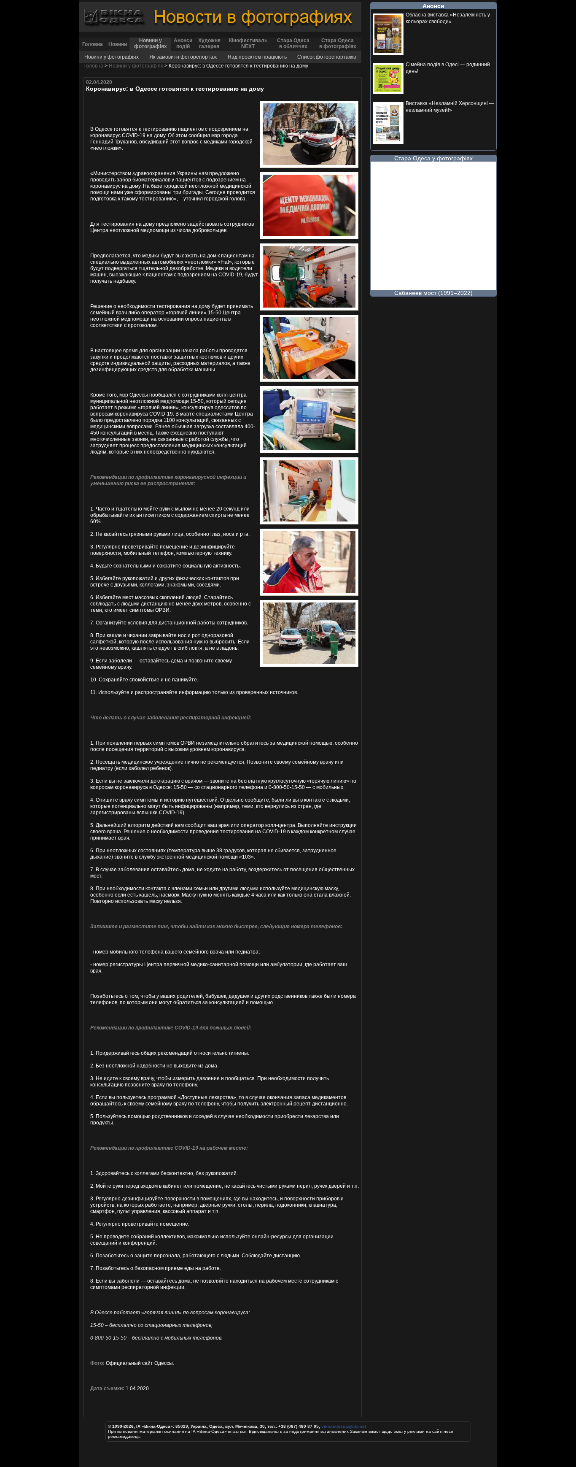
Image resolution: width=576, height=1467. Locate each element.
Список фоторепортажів (326, 57)
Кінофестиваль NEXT (248, 43)
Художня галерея (209, 43)
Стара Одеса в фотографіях (337, 43)
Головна (92, 44)
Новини (117, 44)
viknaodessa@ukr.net (343, 1426)
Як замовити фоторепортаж (183, 57)
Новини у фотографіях (150, 43)
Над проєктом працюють (257, 57)
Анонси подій (183, 43)
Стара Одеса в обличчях (293, 43)
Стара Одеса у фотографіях (433, 158)
